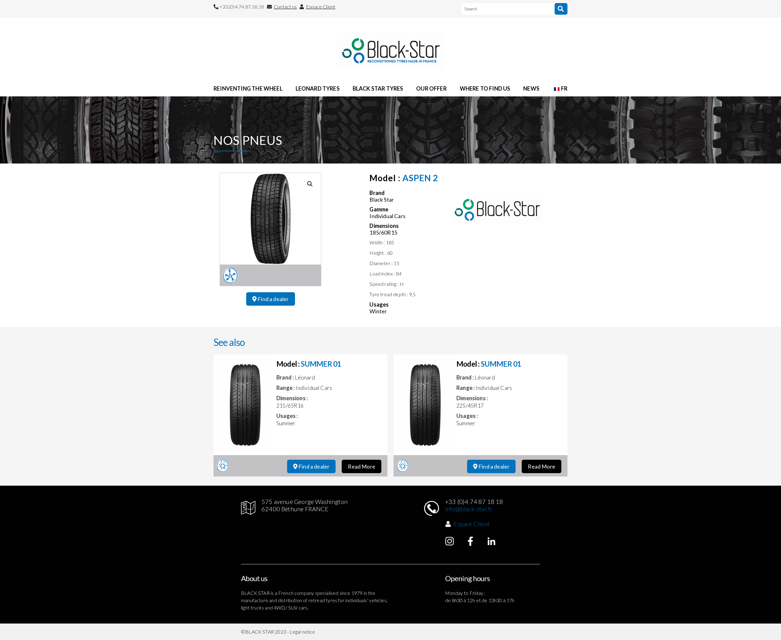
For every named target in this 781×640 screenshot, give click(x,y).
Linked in (491, 541)
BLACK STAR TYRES (378, 88)
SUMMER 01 (321, 363)
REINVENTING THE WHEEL (248, 88)
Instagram (449, 541)
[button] (309, 183)
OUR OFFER (431, 88)
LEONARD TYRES (318, 88)
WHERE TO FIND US (485, 88)
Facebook (470, 541)
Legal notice (302, 632)
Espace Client (320, 6)
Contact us (285, 6)
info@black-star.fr (468, 508)
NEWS (531, 88)
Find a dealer (273, 299)
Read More (361, 466)
